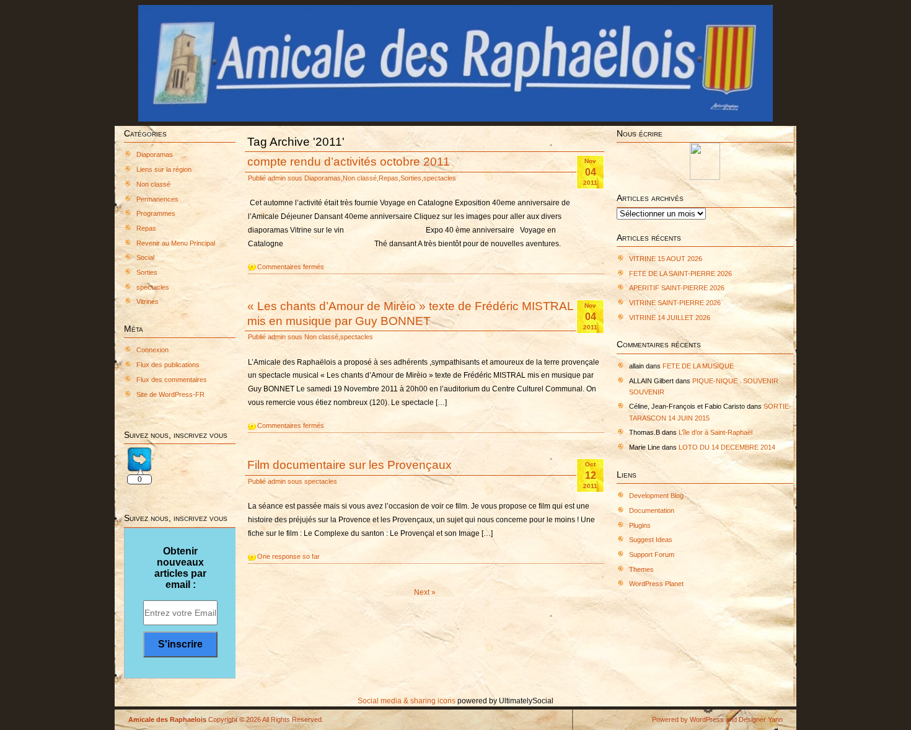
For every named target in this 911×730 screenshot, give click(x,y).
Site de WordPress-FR (170, 394)
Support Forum (651, 554)
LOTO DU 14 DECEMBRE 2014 (727, 447)
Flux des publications (168, 364)
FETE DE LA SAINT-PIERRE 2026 (680, 273)
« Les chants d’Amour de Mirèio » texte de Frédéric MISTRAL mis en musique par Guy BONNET (410, 313)
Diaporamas (154, 154)
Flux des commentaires (171, 379)
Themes (641, 569)
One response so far (288, 556)
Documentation (651, 510)
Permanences (157, 199)
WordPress (707, 719)
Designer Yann (761, 719)
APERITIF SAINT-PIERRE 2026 (676, 288)
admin (277, 178)
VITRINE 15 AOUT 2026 (665, 258)
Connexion (152, 350)
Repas (146, 228)
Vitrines (147, 301)
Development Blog (656, 495)
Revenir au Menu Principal (175, 243)
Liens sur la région (163, 169)
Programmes (155, 213)
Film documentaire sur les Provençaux (349, 464)
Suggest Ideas (650, 539)
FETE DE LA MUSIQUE (698, 366)
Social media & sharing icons (407, 701)
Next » (425, 592)
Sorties (146, 272)
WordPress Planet (656, 583)
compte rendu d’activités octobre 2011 (348, 161)
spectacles (152, 287)
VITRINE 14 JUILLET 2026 (669, 317)
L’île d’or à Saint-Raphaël (715, 432)
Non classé (153, 184)
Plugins (640, 525)
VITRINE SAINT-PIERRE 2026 (675, 302)
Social (145, 257)
